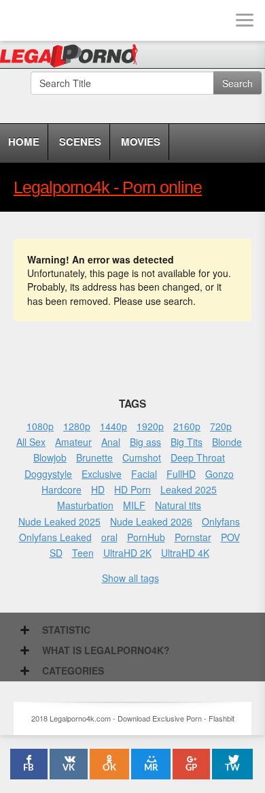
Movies (140, 141)
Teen (83, 553)
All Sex (31, 442)
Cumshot (141, 457)
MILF (134, 505)
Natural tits (178, 505)
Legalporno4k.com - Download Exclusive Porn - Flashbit (73, 57)
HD (98, 489)
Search (237, 83)
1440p (113, 426)
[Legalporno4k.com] (20, 20)
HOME (23, 141)
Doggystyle (48, 474)
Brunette (94, 457)
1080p (40, 426)
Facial (144, 474)
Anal (110, 442)
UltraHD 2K (127, 553)
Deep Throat (198, 457)
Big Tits (186, 442)
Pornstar (193, 537)
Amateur (73, 442)
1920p (150, 426)
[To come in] (61, 20)
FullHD (181, 474)
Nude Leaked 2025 (59, 521)
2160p (186, 426)
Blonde (227, 442)
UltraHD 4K (185, 553)
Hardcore (61, 489)
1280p (76, 426)
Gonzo (219, 474)
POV (230, 537)
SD (56, 553)
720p (221, 426)
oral (109, 537)
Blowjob (50, 457)
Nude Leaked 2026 (151, 521)
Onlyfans (221, 521)
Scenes (80, 141)
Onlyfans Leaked (55, 537)
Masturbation (85, 505)
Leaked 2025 (188, 489)
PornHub (146, 537)
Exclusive (102, 474)
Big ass (145, 442)
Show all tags (130, 578)
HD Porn (132, 489)
